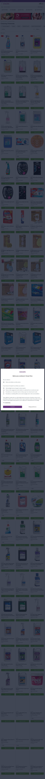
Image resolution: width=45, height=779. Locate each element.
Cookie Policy (7, 402)
